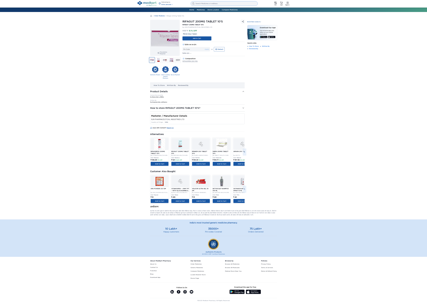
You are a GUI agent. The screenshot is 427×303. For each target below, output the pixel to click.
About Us (153, 264)
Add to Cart (197, 38)
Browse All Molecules (232, 267)
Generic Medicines (196, 267)
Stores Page (194, 278)
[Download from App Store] (271, 37)
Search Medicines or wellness (206, 3)
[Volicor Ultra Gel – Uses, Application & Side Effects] (201, 181)
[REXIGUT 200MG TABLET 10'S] (180, 144)
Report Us (170, 128)
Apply (207, 49)
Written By (171, 85)
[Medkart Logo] (147, 3)
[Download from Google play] (263, 37)
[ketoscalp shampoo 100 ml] (222, 181)
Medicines (201, 10)
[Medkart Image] (201, 144)
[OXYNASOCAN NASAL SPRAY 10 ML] (242, 181)
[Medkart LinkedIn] (172, 292)
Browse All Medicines (232, 264)
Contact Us (154, 267)
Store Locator (213, 10)
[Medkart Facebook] (178, 292)
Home (191, 10)
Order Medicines (196, 264)
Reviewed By (183, 85)
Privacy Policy (266, 264)
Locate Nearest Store (198, 274)
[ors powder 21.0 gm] (159, 181)
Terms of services (267, 267)
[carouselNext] (244, 152)
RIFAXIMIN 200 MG (190, 61)
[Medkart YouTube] (191, 292)
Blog (151, 274)
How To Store (159, 85)
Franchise (153, 270)
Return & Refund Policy (269, 271)
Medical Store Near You (233, 271)
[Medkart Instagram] (185, 292)
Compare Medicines (230, 10)
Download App (155, 277)
